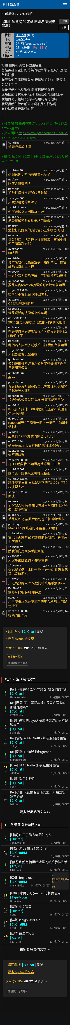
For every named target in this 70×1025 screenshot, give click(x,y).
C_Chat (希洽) (25, 13)
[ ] (17, 693)
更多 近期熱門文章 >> (35, 812)
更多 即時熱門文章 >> (35, 949)
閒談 (24, 631)
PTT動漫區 (7, 13)
